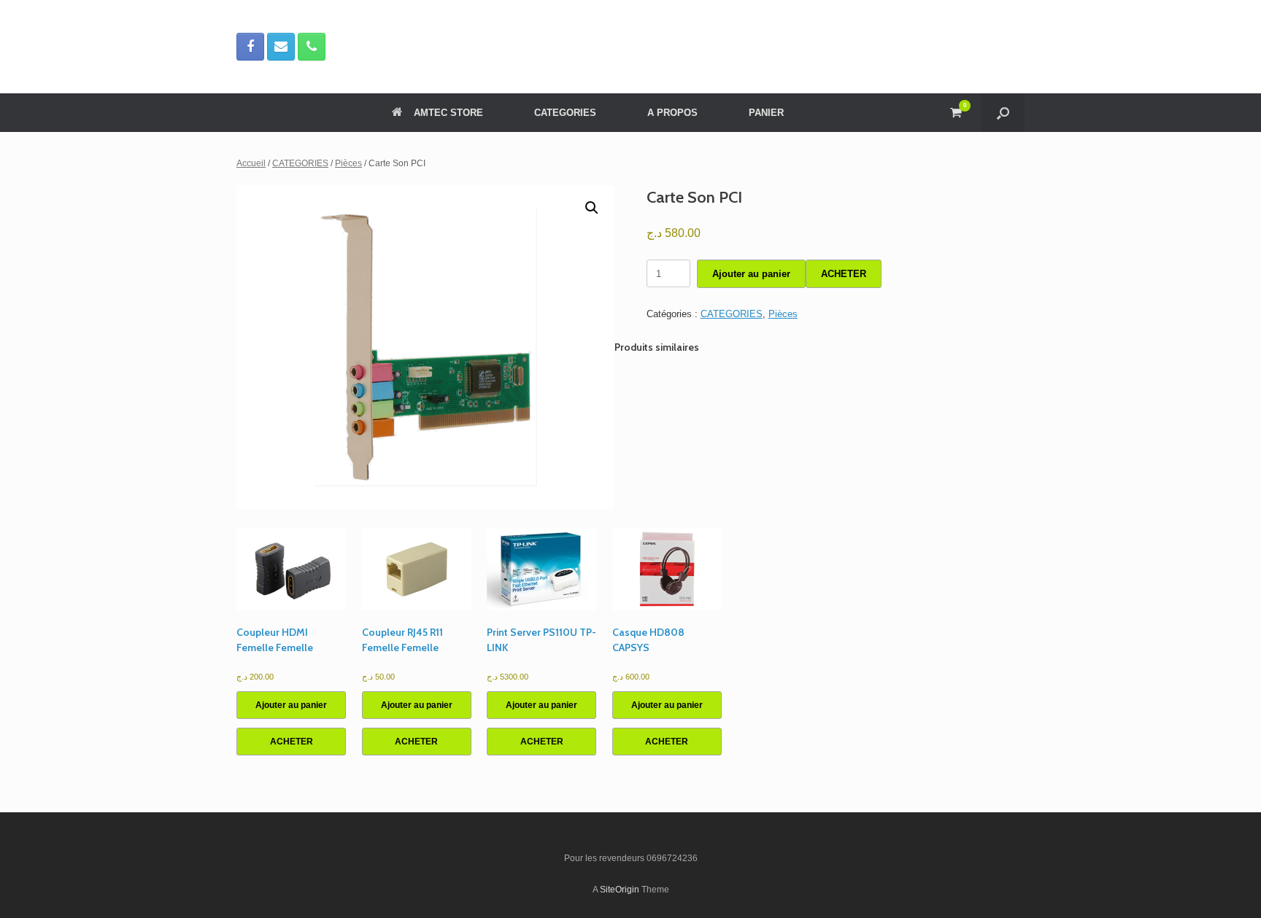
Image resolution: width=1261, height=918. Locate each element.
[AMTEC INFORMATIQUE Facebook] (250, 47)
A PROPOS (672, 112)
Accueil (251, 163)
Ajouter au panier (751, 273)
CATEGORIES (565, 112)
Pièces (348, 163)
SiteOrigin (619, 889)
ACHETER (843, 273)
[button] (1003, 112)
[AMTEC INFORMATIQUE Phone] (311, 47)
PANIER (766, 112)
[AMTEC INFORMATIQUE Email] (281, 47)
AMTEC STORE (448, 112)
